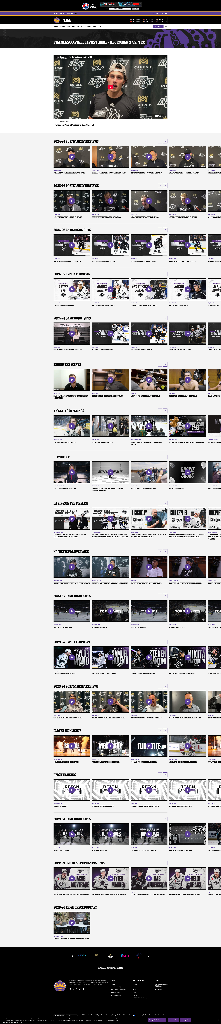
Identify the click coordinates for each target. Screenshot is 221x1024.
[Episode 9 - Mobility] (72, 790)
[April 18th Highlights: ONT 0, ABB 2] (187, 245)
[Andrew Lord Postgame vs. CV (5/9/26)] (72, 201)
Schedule (62, 26)
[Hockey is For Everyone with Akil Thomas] (149, 567)
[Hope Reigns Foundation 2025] (72, 472)
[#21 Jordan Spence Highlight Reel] (72, 746)
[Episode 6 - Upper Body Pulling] (187, 790)
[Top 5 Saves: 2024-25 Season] (110, 333)
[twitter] (160, 13)
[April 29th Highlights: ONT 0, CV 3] (149, 245)
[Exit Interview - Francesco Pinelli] (149, 289)
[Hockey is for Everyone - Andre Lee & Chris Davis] (110, 567)
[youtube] (166, 13)
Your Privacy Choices (142, 1015)
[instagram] (157, 13)
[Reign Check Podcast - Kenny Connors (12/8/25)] (72, 923)
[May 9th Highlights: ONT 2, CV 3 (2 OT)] (72, 245)
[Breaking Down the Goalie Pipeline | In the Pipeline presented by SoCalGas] (72, 519)
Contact (135, 992)
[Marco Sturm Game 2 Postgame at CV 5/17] (187, 702)
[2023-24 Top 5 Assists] (187, 611)
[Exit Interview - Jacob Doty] (187, 289)
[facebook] (154, 13)
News (73, 26)
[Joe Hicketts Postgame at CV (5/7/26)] (187, 201)
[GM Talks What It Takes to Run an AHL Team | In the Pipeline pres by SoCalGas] (149, 519)
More (94, 26)
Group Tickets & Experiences (118, 989)
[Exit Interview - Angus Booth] (110, 289)
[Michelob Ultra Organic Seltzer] (82, 955)
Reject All (173, 1020)
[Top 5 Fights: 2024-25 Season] (149, 333)
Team (68, 26)
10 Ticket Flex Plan (116, 995)
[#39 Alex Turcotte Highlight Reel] (149, 746)
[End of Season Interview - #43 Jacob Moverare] (72, 878)
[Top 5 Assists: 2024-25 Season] (187, 333)
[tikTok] (163, 13)
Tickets (56, 26)
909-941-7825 (158, 989)
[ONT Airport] (111, 955)
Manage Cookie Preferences (157, 1020)
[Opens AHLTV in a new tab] (121, 4)
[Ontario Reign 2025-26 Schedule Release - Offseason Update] (110, 472)
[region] (110, 1020)
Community (87, 26)
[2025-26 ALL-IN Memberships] (110, 426)
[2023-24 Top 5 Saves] (110, 611)
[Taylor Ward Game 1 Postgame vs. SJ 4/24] (187, 157)
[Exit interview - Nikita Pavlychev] (187, 657)
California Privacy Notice (124, 1015)
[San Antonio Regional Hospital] (96, 955)
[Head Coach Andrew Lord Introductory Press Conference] (72, 380)
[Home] (62, 20)
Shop (99, 26)
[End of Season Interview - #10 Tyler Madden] (110, 878)
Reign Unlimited (115, 992)
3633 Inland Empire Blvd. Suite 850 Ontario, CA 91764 (161, 985)
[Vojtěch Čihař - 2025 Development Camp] (110, 380)
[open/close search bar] (165, 26)
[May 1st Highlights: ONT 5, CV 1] (110, 245)
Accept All (185, 1020)
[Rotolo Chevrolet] (139, 955)
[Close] (218, 1020)
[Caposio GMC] (124, 955)
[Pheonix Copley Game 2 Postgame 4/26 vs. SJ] (110, 157)
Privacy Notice (18, 1022)
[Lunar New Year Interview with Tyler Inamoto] (72, 567)
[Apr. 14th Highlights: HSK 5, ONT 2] (187, 834)
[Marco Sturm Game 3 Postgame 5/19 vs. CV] (149, 702)
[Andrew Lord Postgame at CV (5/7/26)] (149, 201)
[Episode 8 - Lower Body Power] (110, 790)
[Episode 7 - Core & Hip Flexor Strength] (149, 790)
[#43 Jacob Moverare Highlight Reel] (110, 746)
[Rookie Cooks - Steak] (187, 472)
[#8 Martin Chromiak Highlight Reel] (187, 746)
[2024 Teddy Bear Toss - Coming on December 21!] (187, 426)
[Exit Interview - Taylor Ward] (72, 657)
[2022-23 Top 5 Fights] (72, 834)
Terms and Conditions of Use (157, 1015)
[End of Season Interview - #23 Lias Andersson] (149, 878)
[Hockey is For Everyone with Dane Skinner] (187, 567)
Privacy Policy (112, 1015)
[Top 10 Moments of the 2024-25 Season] (72, 333)
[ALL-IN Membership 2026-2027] (72, 426)
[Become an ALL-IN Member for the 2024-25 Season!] (149, 426)
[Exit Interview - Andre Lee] (72, 289)
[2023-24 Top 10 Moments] (72, 611)
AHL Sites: (106, 8)
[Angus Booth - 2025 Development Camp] (149, 380)
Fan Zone (79, 26)
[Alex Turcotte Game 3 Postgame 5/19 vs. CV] (110, 702)
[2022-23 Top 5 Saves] (110, 834)
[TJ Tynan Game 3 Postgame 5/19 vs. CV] (72, 702)
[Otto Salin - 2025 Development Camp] (187, 380)
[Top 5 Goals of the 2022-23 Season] (149, 834)
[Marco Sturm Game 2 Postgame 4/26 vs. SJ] (149, 157)
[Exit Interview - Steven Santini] (149, 657)
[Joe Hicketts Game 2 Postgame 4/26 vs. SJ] (72, 157)
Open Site (135, 8)
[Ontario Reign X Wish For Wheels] (149, 472)
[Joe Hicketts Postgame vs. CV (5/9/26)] (110, 201)
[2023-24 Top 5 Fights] (149, 611)
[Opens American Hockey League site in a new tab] (89, 6)
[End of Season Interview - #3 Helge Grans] (187, 878)
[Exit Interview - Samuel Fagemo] (110, 657)
